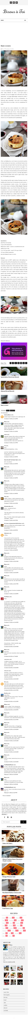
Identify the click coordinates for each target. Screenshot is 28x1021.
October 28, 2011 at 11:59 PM (11, 719)
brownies (17, 917)
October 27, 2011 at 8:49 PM (11, 530)
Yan (5, 496)
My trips (13, 930)
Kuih (3, 925)
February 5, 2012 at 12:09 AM (11, 784)
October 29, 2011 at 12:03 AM (11, 761)
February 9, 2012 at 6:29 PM (10, 792)
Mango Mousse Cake (8, 877)
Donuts (11, 923)
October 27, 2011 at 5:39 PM (11, 463)
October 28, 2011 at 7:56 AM (11, 656)
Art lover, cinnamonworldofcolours (13, 523)
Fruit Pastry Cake (7, 908)
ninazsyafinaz (7, 414)
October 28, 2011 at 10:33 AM (11, 679)
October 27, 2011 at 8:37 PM (11, 520)
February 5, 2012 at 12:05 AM (11, 774)
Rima (5, 421)
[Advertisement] (14, 33)
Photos (4, 933)
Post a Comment (7, 795)
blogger (3, 410)
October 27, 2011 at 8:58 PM (11, 550)
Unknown (6, 533)
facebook (12, 410)
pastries (21, 930)
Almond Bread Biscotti (7, 391)
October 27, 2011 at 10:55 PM (11, 561)
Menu (2, 20)
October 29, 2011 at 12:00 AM (11, 729)
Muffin (4, 928)
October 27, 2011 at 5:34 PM (11, 456)
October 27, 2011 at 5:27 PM (11, 442)
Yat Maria (6, 596)
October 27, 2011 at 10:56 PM (11, 572)
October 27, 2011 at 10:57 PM (11, 583)
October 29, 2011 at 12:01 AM (11, 740)
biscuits (4, 917)
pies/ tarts (16, 933)
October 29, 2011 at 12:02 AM (11, 752)
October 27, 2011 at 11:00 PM (11, 593)
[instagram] (14, 2)
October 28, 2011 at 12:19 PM (11, 690)
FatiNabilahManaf (8, 764)
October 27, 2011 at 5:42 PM (11, 478)
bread (10, 917)
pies (9, 933)
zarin (5, 434)
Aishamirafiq (7, 506)
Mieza (5, 704)
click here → (4, 814)
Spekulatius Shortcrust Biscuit (10, 377)
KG (5, 681)
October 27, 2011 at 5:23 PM (11, 431)
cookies (19, 920)
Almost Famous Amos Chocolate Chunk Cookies (12, 860)
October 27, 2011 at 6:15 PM (11, 503)
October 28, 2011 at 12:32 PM (11, 701)
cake (3, 920)
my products (20, 928)
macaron (18, 925)
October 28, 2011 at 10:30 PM (11, 709)
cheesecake (11, 920)
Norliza (6, 693)
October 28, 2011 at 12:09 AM (11, 646)
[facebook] (11, 2)
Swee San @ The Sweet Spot (11, 459)
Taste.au (8, 340)
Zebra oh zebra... (7, 843)
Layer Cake (10, 925)
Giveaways (18, 923)
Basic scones (4, 405)
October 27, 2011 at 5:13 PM (11, 418)
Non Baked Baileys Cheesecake (11, 892)
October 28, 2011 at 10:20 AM (11, 667)
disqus (7, 410)
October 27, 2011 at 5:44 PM (11, 493)
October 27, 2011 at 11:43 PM (11, 622)
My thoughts (5, 930)
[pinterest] (17, 2)
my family (11, 928)
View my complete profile (9, 962)
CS (5, 445)
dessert (4, 923)
